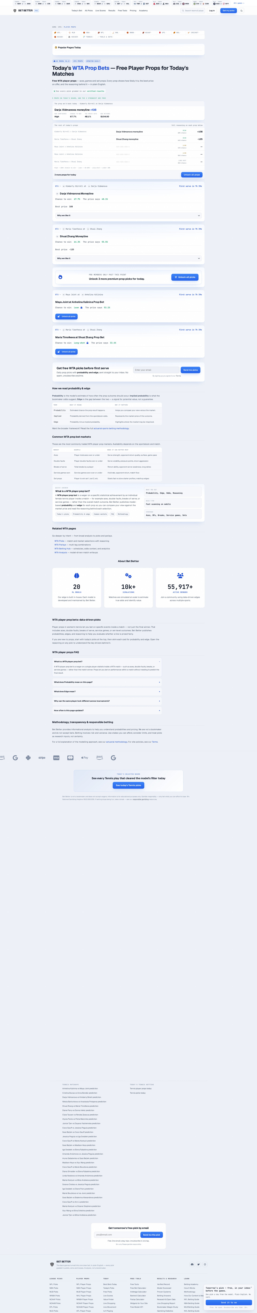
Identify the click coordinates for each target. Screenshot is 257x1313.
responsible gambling (141, 799)
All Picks (89, 10)
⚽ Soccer (73, 37)
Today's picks (63, 514)
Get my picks (229, 10)
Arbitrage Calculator (138, 1292)
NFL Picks (54, 1284)
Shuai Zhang (67, 236)
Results (111, 10)
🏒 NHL (116, 33)
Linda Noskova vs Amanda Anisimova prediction (82, 1175)
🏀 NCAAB (59, 37)
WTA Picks (59, 541)
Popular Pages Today (69, 47)
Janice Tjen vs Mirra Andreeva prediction (79, 1215)
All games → (239, 3)
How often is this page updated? (69, 710)
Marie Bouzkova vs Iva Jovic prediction (78, 1193)
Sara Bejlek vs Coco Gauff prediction (77, 1132)
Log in (212, 10)
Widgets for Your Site (139, 1303)
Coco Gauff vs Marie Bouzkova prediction (79, 1167)
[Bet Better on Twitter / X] (198, 1264)
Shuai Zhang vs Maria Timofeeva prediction (80, 1106)
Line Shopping (109, 1303)
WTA (60, 27)
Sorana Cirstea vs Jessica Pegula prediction (80, 1184)
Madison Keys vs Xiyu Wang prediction (78, 1162)
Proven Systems (164, 1292)
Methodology (123, 514)
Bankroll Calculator (138, 1295)
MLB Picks (54, 1292)
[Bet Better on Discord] (192, 1264)
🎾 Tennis (88, 37)
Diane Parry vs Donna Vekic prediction (78, 1110)
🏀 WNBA (131, 33)
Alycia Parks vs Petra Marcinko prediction (79, 1119)
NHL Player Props (83, 1295)
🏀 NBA (87, 33)
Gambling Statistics (165, 1311)
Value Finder (108, 1299)
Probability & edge (81, 514)
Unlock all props (192, 174)
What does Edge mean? (64, 691)
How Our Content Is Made (194, 1295)
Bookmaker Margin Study (167, 1307)
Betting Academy (191, 1284)
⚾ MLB (72, 33)
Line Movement (109, 1307)
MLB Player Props (83, 1292)
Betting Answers (164, 1295)
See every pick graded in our (80, 91)
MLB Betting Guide (191, 1307)
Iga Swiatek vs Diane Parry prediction (78, 1189)
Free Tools (122, 10)
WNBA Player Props (84, 1299)
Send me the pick (151, 1235)
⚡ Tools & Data (106, 37)
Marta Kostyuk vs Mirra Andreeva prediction (80, 1180)
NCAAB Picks (55, 1303)
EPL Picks (54, 1307)
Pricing (133, 10)
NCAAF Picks (55, 1299)
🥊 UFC (163, 33)
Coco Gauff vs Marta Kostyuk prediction (79, 1141)
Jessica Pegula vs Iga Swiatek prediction (79, 1136)
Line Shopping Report (166, 1303)
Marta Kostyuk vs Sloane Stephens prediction (81, 1206)
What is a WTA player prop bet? (68, 661)
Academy (143, 10)
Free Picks (107, 1292)
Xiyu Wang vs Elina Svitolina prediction (78, 1210)
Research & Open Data (166, 1299)
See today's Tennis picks (128, 785)
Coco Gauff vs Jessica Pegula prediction (79, 1128)
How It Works (189, 1288)
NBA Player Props (83, 1288)
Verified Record (163, 1284)
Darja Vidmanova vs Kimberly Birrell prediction (81, 1097)
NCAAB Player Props (85, 1307)
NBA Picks (54, 1288)
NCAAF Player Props (84, 1303)
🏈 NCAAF (147, 33)
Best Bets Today (110, 1284)
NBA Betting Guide (191, 1303)
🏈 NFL (101, 33)
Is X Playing (108, 1311)
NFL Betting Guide (191, 1299)
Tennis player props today (141, 1088)
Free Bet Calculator (138, 1288)
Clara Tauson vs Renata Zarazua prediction (80, 1114)
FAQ (112, 514)
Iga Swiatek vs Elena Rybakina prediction (79, 1149)
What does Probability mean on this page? (73, 682)
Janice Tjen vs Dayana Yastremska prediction (81, 1123)
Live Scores (100, 10)
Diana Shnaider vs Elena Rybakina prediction (81, 1171)
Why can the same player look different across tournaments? (82, 701)
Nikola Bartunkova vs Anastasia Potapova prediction (84, 1101)
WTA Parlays (60, 544)
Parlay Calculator (137, 1299)
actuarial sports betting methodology (111, 428)
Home (54, 27)
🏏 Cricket (194, 33)
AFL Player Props (83, 1311)
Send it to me (229, 1302)
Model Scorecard (164, 1288)
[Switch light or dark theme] (241, 10)
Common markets (100, 514)
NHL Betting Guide (191, 1311)
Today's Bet (77, 10)
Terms (178, 376)
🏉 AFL (58, 33)
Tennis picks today (137, 1093)
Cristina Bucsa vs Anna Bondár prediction (79, 1093)
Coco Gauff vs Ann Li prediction (75, 1202)
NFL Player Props (83, 1284)
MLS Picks (54, 1311)
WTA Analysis (60, 552)
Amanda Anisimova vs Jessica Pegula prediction (82, 1154)
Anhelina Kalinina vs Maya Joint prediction (80, 1088)
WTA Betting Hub (62, 548)
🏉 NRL (177, 33)
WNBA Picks (55, 1295)
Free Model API (136, 1307)
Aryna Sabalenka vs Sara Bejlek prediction (80, 1158)
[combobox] (192, 10)
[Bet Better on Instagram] (204, 1264)
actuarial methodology (116, 742)
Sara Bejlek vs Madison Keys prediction (78, 1145)
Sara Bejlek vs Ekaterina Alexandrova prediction (82, 1197)
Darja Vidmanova (70, 193)
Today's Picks (108, 1288)
